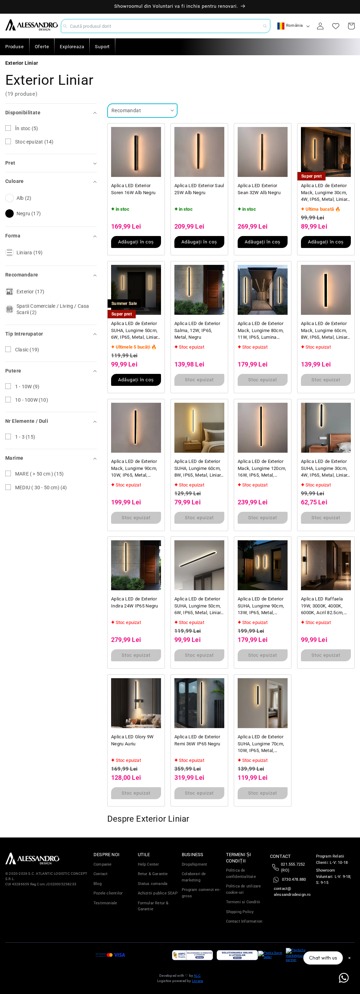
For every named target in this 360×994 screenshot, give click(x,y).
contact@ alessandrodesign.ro (292, 891)
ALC (197, 975)
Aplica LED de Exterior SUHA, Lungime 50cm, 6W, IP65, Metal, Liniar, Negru (198, 606)
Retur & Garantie (153, 874)
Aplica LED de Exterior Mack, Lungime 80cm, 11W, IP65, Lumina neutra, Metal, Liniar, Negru (261, 331)
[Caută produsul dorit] (265, 26)
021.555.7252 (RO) (293, 867)
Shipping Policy (240, 912)
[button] (51, 113)
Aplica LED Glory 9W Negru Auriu (132, 740)
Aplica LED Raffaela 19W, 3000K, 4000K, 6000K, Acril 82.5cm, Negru (322, 606)
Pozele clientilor (108, 893)
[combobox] (165, 26)
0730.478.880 (294, 879)
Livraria (197, 981)
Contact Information (244, 921)
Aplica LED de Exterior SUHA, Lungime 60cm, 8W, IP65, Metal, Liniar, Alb (198, 469)
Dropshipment (194, 864)
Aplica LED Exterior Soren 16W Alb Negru (133, 189)
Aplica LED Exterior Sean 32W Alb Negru (259, 189)
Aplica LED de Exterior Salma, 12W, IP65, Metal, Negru (197, 330)
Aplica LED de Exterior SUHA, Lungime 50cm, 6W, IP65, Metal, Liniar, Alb (135, 331)
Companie (103, 864)
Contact (101, 874)
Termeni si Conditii (243, 902)
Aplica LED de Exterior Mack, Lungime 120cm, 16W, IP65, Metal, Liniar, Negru (262, 469)
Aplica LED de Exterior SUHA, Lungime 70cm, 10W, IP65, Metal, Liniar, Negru (261, 744)
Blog (98, 883)
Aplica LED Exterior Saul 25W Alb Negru (199, 189)
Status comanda (153, 883)
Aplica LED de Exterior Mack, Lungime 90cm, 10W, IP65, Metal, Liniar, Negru (134, 469)
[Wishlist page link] (335, 26)
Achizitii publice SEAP (158, 893)
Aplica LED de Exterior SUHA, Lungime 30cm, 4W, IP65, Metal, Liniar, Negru (324, 469)
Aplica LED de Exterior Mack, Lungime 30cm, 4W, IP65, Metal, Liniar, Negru (324, 193)
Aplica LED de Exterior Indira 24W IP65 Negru (134, 602)
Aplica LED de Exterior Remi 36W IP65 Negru (197, 740)
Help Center (148, 864)
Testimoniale (105, 903)
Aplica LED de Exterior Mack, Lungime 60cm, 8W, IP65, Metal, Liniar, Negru (324, 331)
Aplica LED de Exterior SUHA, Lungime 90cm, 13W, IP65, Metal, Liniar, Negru (261, 606)
